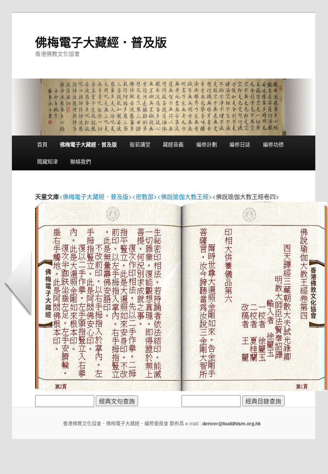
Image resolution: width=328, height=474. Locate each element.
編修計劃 (206, 144)
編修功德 (273, 144)
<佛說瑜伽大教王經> (184, 196)
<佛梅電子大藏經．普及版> (95, 196)
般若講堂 (140, 144)
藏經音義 (173, 144)
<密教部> (144, 196)
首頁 (42, 144)
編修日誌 (239, 144)
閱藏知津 (47, 161)
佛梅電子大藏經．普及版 (101, 41)
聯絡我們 (80, 161)
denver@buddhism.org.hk (231, 423)
